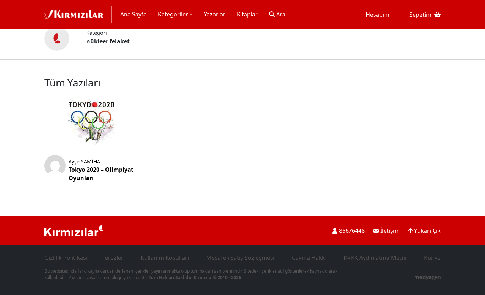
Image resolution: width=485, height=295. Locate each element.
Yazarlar (214, 14)
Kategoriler (173, 14)
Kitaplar (247, 14)
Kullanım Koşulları (165, 258)
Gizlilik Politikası (65, 258)
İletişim (389, 231)
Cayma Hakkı (309, 258)
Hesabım (377, 14)
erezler (114, 258)
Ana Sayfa (133, 14)
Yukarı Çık (427, 231)
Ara (280, 14)
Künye (432, 258)
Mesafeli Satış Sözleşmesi (240, 258)
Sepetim (420, 14)
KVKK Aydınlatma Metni (375, 258)
